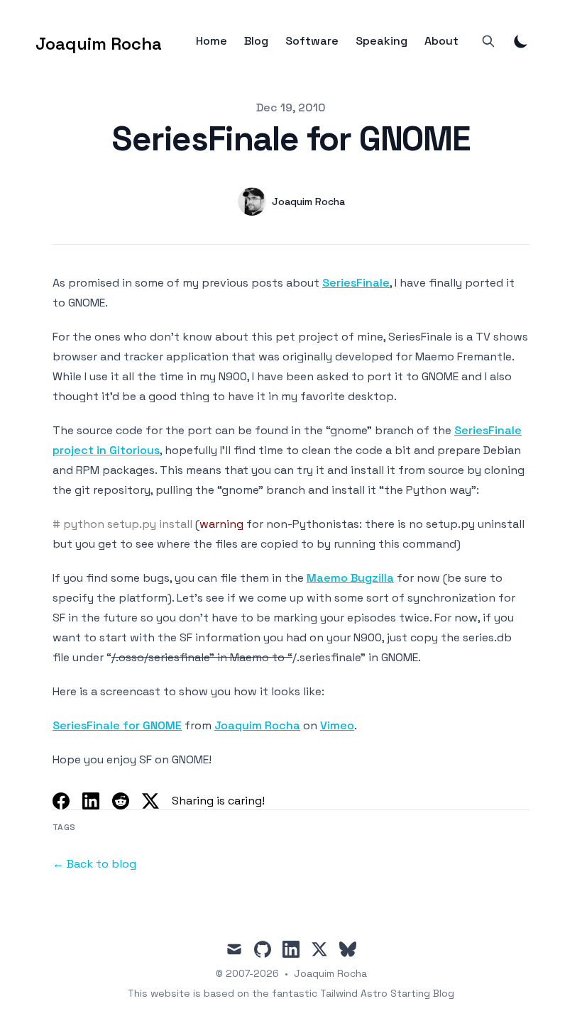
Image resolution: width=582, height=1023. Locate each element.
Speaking (381, 41)
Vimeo (337, 725)
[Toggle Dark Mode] (520, 41)
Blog (256, 41)
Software (312, 41)
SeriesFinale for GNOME (117, 725)
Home (211, 41)
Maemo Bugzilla (350, 577)
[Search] (488, 41)
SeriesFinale (356, 282)
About (441, 41)
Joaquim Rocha (257, 725)
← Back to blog (94, 863)
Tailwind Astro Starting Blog (387, 993)
